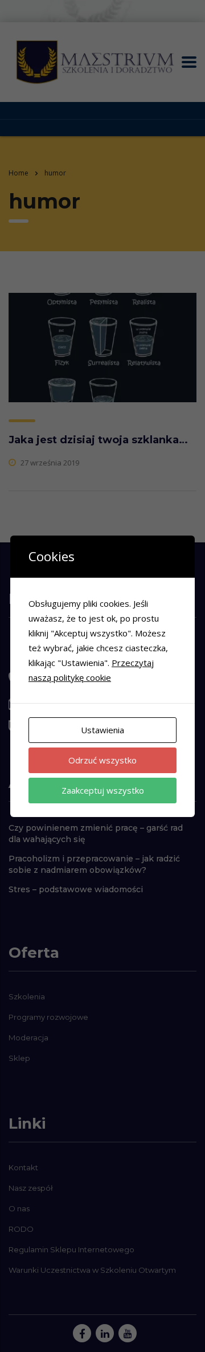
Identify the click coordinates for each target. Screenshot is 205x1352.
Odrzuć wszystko (102, 760)
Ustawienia (102, 730)
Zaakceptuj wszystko (103, 790)
